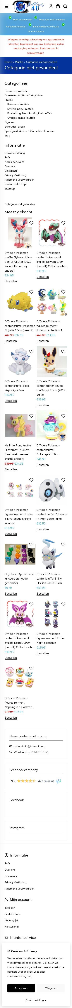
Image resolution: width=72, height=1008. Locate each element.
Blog (7, 135)
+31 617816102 (38, 752)
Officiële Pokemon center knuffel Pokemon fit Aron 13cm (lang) (52, 514)
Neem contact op (15, 184)
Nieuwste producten (17, 91)
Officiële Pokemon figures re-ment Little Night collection (50, 638)
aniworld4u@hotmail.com (29, 746)
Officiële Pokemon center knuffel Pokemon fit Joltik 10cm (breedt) (20, 326)
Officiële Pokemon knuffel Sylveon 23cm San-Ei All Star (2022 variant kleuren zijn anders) (18, 261)
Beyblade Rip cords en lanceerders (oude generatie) (19, 578)
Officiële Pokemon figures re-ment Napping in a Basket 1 (19, 702)
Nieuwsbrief (12, 926)
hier (29, 976)
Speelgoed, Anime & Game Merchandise (29, 131)
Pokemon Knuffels (18, 104)
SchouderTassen (15, 126)
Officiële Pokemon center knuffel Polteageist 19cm (48, 450)
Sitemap (10, 188)
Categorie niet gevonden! (41, 62)
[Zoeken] (65, 6)
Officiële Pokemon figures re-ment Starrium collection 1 (49, 326)
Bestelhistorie (13, 914)
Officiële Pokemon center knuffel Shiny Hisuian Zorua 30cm (49, 578)
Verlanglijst (11, 920)
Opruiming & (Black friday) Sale (24, 95)
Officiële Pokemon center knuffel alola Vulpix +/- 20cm (17, 386)
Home (8, 62)
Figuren (9, 122)
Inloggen (10, 907)
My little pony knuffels (20, 108)
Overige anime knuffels (21, 117)
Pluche (19, 62)
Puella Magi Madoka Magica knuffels (29, 113)
